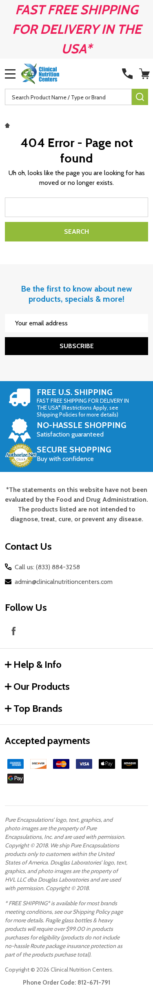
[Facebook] (13, 630)
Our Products (41, 686)
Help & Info (37, 664)
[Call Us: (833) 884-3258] (127, 73)
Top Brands (37, 708)
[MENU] (10, 73)
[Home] (8, 125)
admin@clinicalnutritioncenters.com (64, 582)
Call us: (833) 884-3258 (47, 567)
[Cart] (144, 73)
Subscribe (77, 346)
